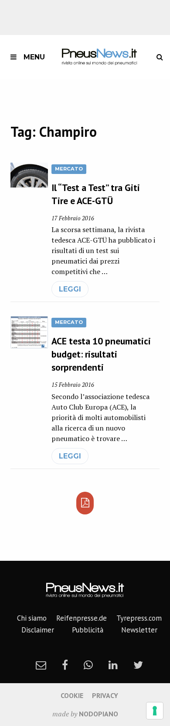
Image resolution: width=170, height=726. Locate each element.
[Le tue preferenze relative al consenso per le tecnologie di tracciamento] (154, 710)
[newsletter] (41, 665)
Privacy (105, 695)
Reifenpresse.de (81, 618)
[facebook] (65, 665)
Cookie (72, 695)
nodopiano (98, 713)
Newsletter (139, 630)
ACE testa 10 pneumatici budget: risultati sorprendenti (101, 354)
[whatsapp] (88, 665)
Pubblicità (87, 630)
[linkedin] (113, 665)
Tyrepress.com (139, 618)
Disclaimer (37, 630)
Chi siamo (32, 618)
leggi (70, 289)
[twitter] (138, 665)
